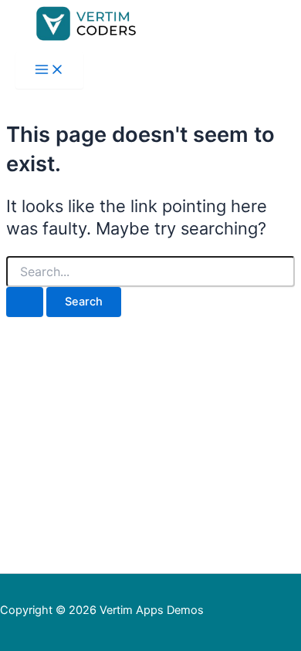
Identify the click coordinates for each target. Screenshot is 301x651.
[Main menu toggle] (49, 70)
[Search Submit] (24, 302)
